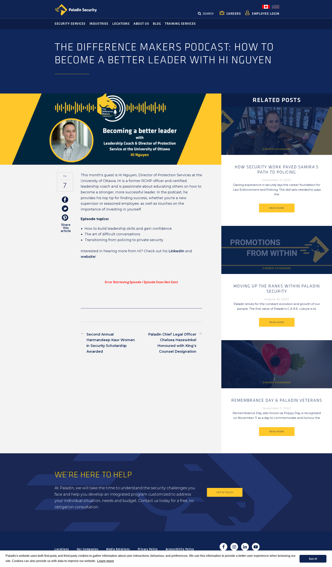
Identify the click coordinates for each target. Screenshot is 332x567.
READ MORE (276, 207)
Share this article (66, 228)
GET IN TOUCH (224, 492)
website (88, 257)
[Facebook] (65, 199)
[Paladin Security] (76, 10)
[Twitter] (65, 208)
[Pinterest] (65, 217)
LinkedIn (176, 251)
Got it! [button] (313, 558)
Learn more (105, 561)
